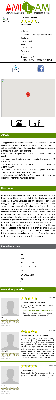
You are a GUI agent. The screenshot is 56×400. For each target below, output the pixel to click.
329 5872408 (26, 41)
